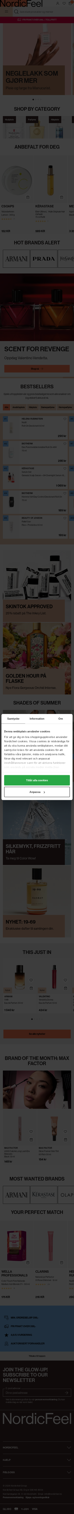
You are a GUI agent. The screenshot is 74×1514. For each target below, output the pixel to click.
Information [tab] (37, 718)
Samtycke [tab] (13, 718)
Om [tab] (60, 718)
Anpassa (35, 791)
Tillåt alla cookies (37, 780)
